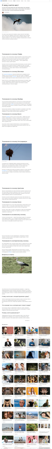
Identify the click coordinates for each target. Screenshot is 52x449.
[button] (17, 22)
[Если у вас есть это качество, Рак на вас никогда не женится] (7, 380)
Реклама (7, 448)
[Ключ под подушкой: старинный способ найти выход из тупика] (44, 417)
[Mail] (1, 1)
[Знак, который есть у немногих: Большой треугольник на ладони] (32, 393)
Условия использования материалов (27, 448)
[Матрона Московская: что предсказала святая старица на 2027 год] (7, 393)
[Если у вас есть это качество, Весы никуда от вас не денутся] (20, 441)
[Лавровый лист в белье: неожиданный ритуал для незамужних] (20, 344)
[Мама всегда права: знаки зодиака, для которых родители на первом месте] (32, 380)
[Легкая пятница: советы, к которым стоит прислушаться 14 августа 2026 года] (32, 417)
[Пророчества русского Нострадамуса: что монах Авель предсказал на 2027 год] (32, 356)
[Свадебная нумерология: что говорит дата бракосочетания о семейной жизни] (44, 356)
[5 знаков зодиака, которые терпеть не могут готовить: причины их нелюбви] (7, 356)
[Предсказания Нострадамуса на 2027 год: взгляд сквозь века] (20, 332)
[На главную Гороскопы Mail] (4, 1)
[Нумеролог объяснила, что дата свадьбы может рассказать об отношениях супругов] (7, 417)
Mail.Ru (1, 448)
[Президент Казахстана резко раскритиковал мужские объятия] (20, 405)
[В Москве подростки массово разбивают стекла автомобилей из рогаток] (20, 356)
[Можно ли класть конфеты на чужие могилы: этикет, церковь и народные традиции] (32, 368)
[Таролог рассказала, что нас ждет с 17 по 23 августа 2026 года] (44, 429)
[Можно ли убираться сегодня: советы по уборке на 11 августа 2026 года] (44, 441)
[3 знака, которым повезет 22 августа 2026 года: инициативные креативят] (20, 417)
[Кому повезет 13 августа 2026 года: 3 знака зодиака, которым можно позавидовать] (20, 429)
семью (12, 104)
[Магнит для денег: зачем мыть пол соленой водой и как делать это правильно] (44, 344)
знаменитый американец (8, 74)
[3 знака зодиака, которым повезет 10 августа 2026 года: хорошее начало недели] (7, 441)
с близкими (14, 76)
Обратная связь (34, 448)
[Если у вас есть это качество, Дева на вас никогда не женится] (32, 441)
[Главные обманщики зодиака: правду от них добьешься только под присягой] (20, 368)
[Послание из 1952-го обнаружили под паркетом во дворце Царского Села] (44, 332)
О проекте (22, 448)
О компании (4, 448)
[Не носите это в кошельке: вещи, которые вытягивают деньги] (7, 344)
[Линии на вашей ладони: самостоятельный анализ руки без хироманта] (44, 393)
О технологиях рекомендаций (39, 448)
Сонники (8, 3)
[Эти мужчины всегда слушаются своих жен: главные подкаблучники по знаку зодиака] (32, 332)
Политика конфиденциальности (47, 448)
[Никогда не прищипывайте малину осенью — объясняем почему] (32, 429)
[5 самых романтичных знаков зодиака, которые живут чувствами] (44, 380)
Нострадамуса (4, 170)
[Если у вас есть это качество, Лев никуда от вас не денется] (20, 393)
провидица (8, 116)
